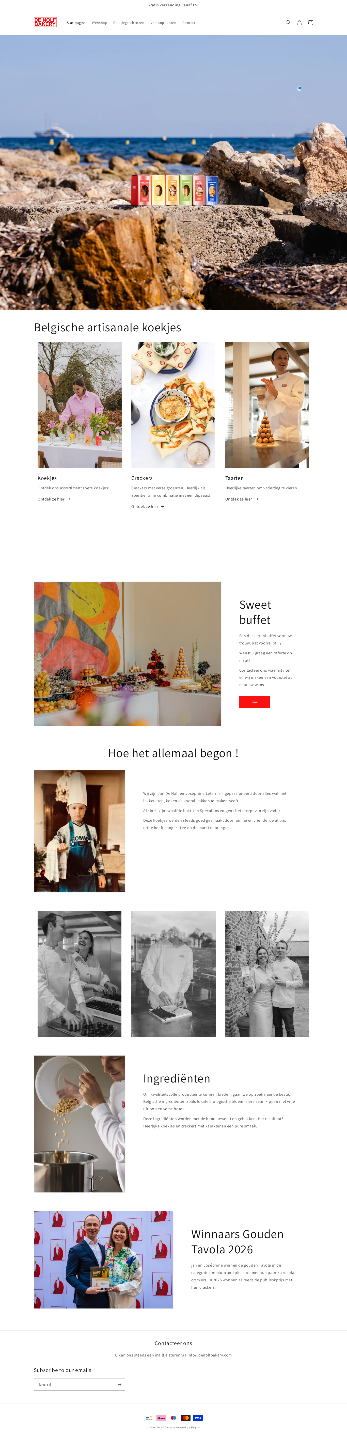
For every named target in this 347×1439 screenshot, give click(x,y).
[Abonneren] (119, 1385)
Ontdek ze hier (51, 499)
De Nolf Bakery (166, 1427)
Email (254, 702)
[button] (288, 22)
